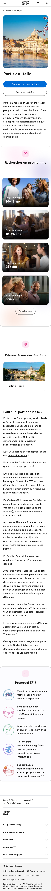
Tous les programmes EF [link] (22, 800)
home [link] (5, 800)
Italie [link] (27, 803)
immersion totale (17, 455)
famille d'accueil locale (19, 556)
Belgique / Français (14, 866)
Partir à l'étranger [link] (14, 803)
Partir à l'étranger (14, 10)
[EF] (25, 3)
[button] (4, 3)
